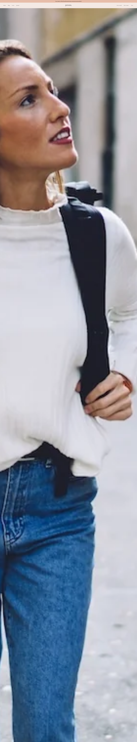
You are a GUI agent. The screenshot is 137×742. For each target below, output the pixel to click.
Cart (132, 5)
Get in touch (119, 5)
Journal (17, 5)
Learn (13, 5)
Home (4, 5)
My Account (126, 5)
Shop (9, 5)
